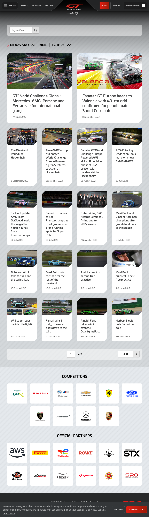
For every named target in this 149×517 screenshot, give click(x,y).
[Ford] (132, 393)
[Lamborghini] (40, 416)
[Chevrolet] (86, 393)
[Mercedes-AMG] (86, 416)
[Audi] (40, 393)
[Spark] (86, 476)
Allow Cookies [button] (137, 509)
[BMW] (63, 393)
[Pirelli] (40, 453)
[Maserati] (109, 453)
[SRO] (132, 476)
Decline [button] (118, 509)
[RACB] (109, 476)
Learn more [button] (9, 513)
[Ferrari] (109, 393)
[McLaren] (63, 416)
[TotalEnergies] (63, 453)
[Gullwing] (63, 476)
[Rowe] (86, 453)
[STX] (132, 453)
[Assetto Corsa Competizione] (40, 476)
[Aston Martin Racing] (17, 393)
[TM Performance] (17, 476)
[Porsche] (109, 416)
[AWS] (17, 453)
